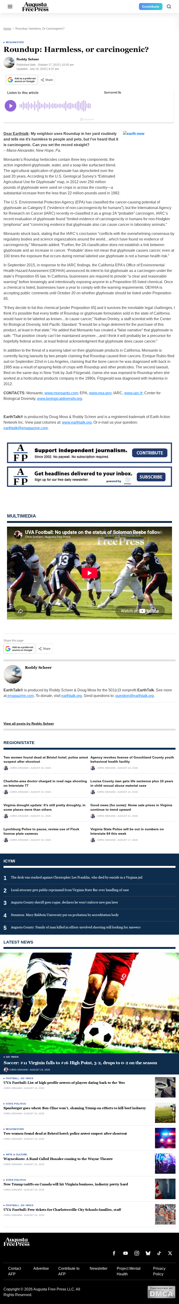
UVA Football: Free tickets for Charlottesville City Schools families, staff (62, 1210)
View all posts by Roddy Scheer (28, 723)
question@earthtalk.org (134, 696)
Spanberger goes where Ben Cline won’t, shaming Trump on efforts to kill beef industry (74, 1108)
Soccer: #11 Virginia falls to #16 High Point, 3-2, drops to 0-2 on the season (80, 1063)
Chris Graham (19, 768)
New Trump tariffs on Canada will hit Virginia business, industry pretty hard (65, 1184)
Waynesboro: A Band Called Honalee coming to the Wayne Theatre (58, 1159)
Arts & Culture (16, 1154)
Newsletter (98, 1268)
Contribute (150, 6)
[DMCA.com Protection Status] (161, 1292)
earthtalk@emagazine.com (25, 428)
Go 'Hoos (12, 1057)
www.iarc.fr (133, 393)
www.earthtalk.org (77, 422)
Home (7, 28)
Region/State (15, 42)
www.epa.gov (100, 393)
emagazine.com (20, 696)
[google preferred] (22, 80)
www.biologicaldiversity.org (59, 399)
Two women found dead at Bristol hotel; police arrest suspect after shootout (65, 1133)
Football (12, 1078)
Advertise (41, 1268)
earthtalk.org (71, 696)
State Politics (16, 1103)
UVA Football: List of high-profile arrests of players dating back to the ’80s (64, 1083)
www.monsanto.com (61, 393)
